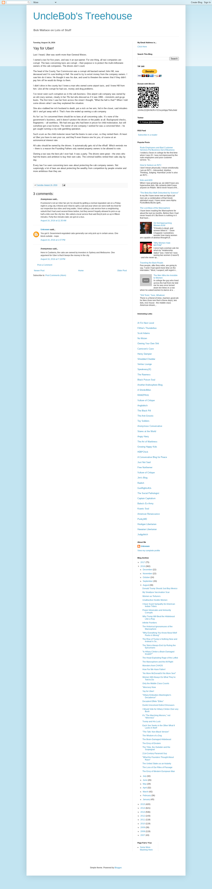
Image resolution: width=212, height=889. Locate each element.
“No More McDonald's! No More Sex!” (159, 673)
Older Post (122, 270)
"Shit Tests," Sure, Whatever (152, 295)
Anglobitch (142, 405)
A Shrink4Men (144, 390)
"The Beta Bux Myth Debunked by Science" (159, 193)
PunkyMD (142, 519)
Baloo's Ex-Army (145, 503)
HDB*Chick (142, 452)
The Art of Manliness (147, 441)
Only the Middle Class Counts (155, 683)
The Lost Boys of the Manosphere (155, 208)
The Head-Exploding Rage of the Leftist (160, 658)
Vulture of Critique (146, 400)
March (146, 792)
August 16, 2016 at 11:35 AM (53, 220)
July (145, 776)
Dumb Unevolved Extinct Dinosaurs (158, 705)
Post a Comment (44, 265)
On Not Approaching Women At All (163, 224)
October (146, 577)
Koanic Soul (143, 508)
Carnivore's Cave (145, 349)
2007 (143, 835)
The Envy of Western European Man (158, 771)
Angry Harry (143, 436)
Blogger (118, 867)
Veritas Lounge (144, 364)
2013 (143, 812)
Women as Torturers (151, 596)
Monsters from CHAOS (152, 665)
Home (81, 270)
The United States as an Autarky (156, 763)
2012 (143, 816)
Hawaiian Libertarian (147, 529)
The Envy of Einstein (151, 743)
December (148, 569)
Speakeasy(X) (144, 369)
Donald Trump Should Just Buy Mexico (159, 588)
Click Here (142, 47)
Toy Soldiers (143, 421)
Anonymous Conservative (149, 426)
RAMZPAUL (143, 395)
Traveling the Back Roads (151, 263)
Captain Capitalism (146, 498)
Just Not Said (144, 462)
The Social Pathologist (148, 493)
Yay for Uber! (148, 691)
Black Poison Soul (146, 379)
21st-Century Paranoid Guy (154, 753)
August (146, 585)
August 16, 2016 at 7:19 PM (53, 259)
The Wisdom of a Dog (152, 735)
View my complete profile (148, 550)
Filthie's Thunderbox (147, 328)
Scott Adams (143, 333)
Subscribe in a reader (147, 135)
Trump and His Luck (151, 721)
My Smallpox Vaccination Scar (156, 592)
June (145, 780)
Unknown (45, 229)
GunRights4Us (144, 488)
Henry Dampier (144, 354)
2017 (143, 562)
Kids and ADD (146, 180)
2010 (143, 823)
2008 (143, 831)
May (145, 784)
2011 (143, 820)
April (145, 788)
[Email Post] (63, 185)
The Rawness (144, 374)
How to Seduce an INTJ (150, 165)
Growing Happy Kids (147, 446)
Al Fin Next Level (145, 323)
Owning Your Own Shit (148, 343)
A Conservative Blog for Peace (152, 457)
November (148, 573)
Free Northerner (144, 467)
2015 (143, 804)
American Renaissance (148, 514)
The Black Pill (144, 410)
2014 (143, 808)
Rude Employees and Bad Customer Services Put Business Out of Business (157, 148)
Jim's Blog (142, 477)
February (147, 795)
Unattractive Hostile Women (154, 600)
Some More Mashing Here (146, 848)
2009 (143, 827)
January (147, 799)
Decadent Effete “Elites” (153, 701)
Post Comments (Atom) (55, 275)
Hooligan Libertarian (146, 524)
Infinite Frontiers (149, 623)
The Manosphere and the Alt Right (157, 662)
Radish (140, 483)
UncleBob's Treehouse (82, 16)
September (148, 581)
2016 (143, 566)
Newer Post (39, 270)
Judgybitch (142, 534)
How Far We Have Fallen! (153, 669)
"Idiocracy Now (149, 687)
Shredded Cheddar (146, 359)
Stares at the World (146, 431)
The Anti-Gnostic (145, 416)
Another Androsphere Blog (149, 385)
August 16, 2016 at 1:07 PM (53, 240)
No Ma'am (142, 338)
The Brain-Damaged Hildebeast (156, 739)
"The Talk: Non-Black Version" (155, 732)
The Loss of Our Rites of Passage (157, 767)
